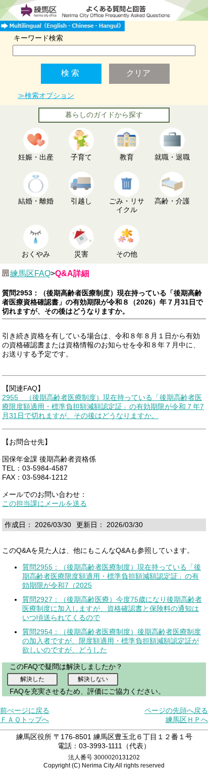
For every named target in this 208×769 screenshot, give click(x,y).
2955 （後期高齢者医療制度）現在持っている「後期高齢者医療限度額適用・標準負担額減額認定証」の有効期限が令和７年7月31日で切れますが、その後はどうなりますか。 (103, 406)
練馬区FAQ (30, 273)
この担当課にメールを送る (44, 503)
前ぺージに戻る (24, 710)
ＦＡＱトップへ (24, 719)
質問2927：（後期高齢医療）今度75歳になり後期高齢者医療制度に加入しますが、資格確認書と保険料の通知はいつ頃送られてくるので (112, 608)
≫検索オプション (46, 95)
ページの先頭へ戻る (176, 710)
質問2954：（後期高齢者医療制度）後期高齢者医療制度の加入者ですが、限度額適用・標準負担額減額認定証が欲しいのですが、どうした (111, 641)
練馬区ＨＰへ (187, 719)
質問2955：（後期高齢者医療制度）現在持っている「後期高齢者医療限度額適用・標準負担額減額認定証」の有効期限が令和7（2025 (111, 576)
